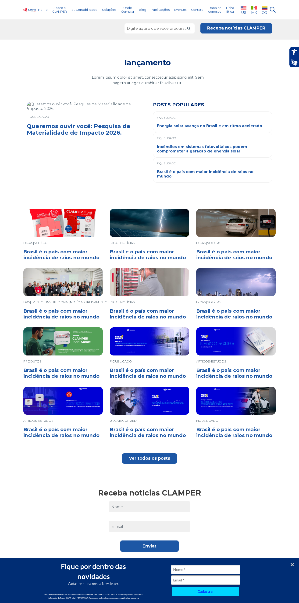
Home (43, 9)
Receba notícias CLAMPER (236, 28)
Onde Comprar (127, 9)
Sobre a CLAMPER (59, 9)
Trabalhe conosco (214, 9)
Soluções (109, 9)
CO (264, 12)
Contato (197, 9)
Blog (142, 9)
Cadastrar (206, 591)
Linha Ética (230, 9)
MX (254, 12)
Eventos (180, 9)
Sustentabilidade (84, 9)
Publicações (160, 9)
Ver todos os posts (149, 458)
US (243, 12)
